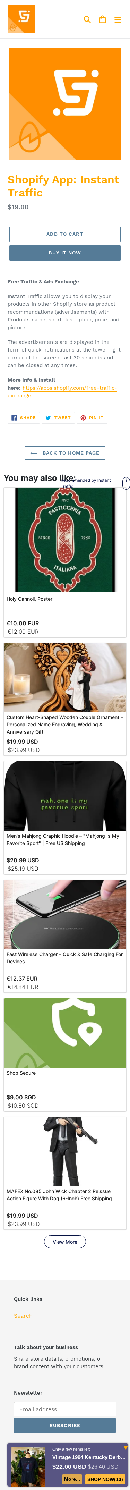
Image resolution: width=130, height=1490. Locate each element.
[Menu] (117, 19)
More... (72, 1479)
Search (23, 1315)
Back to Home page (70, 453)
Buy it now (65, 252)
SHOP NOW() (105, 1479)
